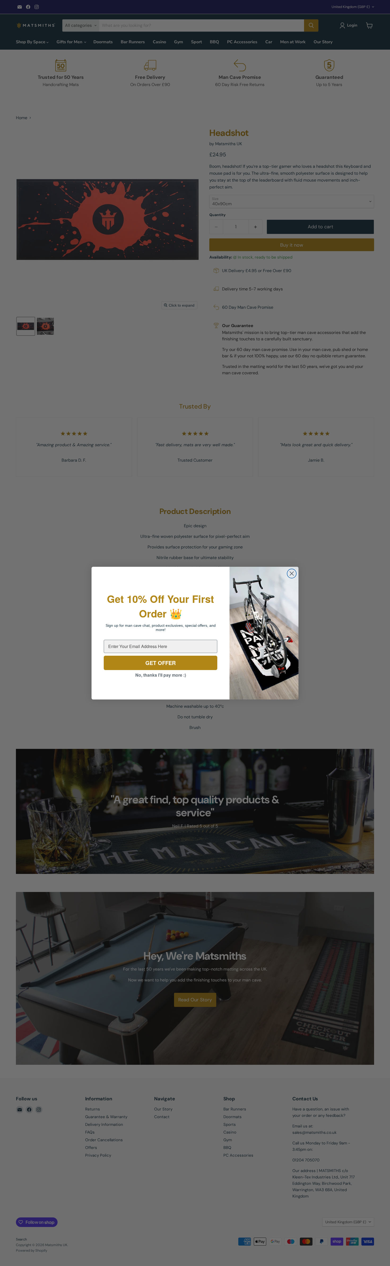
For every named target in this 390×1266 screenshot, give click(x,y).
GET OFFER (160, 663)
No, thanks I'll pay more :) (160, 675)
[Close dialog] (291, 573)
